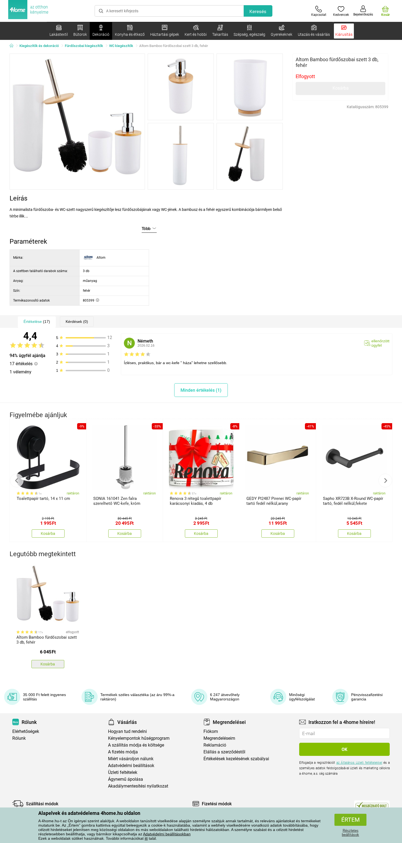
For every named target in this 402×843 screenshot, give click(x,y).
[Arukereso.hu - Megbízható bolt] (372, 805)
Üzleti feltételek (122, 772)
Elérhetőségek (25, 731)
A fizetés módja (123, 752)
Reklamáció (214, 745)
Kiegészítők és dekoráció (39, 46)
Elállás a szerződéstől (224, 752)
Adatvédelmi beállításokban (167, 834)
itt (146, 838)
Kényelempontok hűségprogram (139, 738)
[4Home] (13, 45)
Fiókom (210, 731)
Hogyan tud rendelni (127, 731)
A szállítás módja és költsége (136, 745)
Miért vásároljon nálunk (130, 759)
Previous (17, 480)
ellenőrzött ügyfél (380, 343)
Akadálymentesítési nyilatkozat (138, 786)
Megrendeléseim (219, 738)
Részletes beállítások (350, 833)
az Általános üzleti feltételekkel (359, 763)
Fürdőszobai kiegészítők (84, 46)
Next (385, 480)
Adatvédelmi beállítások (131, 766)
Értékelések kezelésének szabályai (236, 759)
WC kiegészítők (121, 46)
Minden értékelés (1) (201, 390)
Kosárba (341, 88)
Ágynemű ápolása (125, 779)
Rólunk (19, 738)
